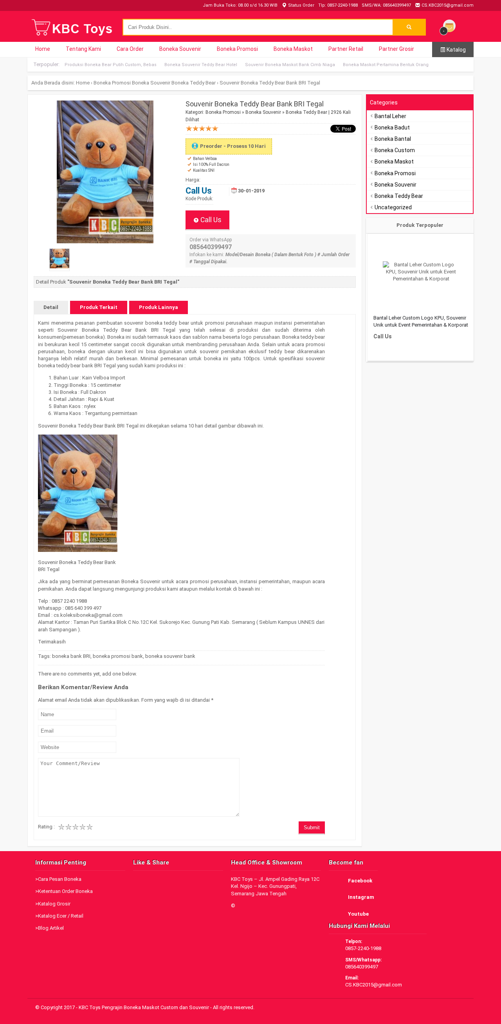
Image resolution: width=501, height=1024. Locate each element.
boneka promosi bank (118, 656)
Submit (312, 827)
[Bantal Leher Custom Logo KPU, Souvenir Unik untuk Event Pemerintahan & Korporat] (421, 272)
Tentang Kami (83, 49)
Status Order (300, 5)
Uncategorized (393, 207)
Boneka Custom (395, 150)
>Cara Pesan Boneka (58, 879)
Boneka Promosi (237, 49)
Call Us (210, 220)
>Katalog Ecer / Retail (59, 916)
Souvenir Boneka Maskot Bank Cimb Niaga (290, 64)
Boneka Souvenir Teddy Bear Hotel (200, 64)
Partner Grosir (396, 49)
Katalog (455, 50)
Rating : (46, 827)
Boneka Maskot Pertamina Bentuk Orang (386, 64)
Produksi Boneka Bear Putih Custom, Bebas (111, 64)
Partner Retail (345, 49)
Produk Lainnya (158, 307)
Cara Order (130, 49)
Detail (50, 307)
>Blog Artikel (49, 928)
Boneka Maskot (293, 49)
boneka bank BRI (71, 656)
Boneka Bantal (393, 139)
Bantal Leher (390, 116)
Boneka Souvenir (180, 49)
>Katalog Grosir (52, 904)
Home (42, 49)
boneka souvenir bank (170, 656)
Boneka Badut (392, 127)
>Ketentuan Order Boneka (64, 891)
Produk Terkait (98, 307)
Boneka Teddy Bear (193, 83)
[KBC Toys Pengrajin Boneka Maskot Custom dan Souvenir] (72, 35)
